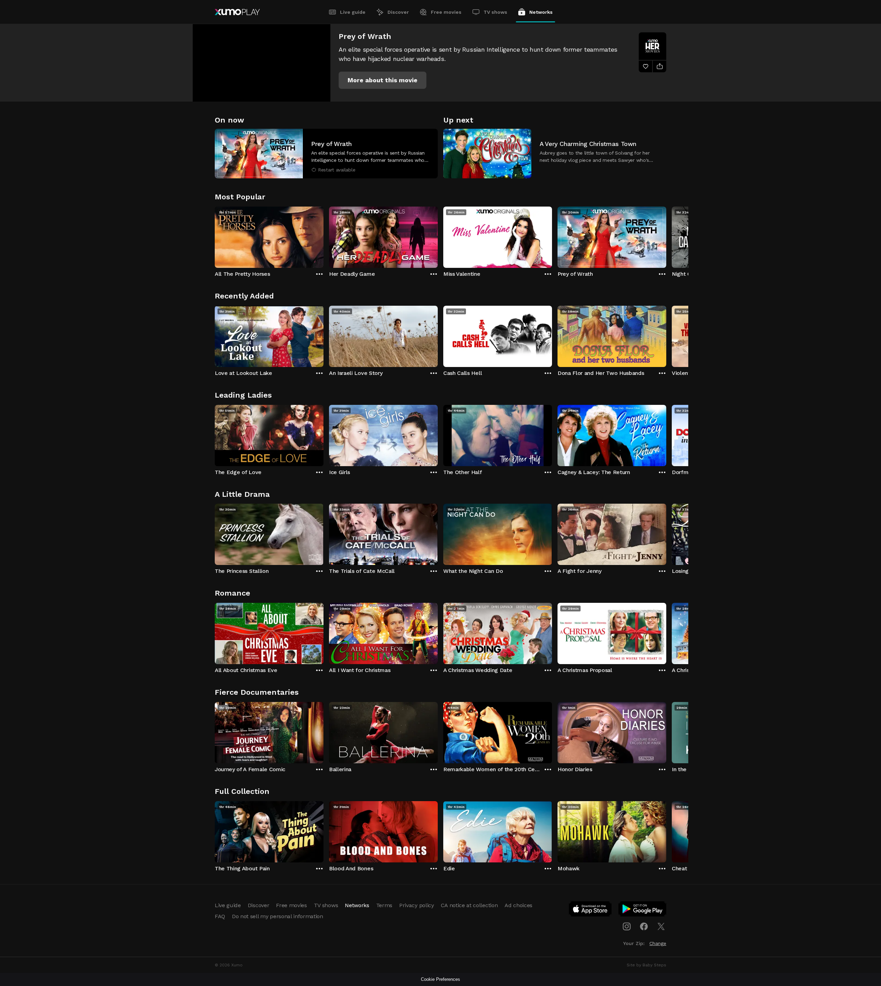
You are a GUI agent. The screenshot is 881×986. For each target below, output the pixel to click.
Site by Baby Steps (646, 965)
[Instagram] (627, 926)
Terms (384, 905)
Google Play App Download (642, 910)
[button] (382, 80)
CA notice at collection (469, 905)
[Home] (237, 12)
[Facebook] (644, 926)
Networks (541, 12)
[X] (661, 926)
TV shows (495, 12)
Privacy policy (416, 905)
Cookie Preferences (440, 979)
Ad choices (518, 905)
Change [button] (657, 943)
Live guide (352, 12)
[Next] (666, 235)
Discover (398, 12)
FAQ (220, 916)
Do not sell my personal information (277, 916)
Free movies (446, 12)
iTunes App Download (591, 910)
